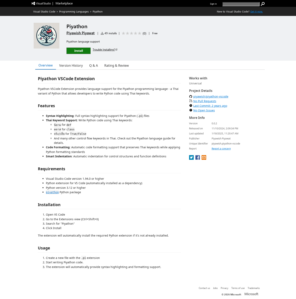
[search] (263, 4)
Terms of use (238, 288)
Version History (71, 65)
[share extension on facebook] (198, 158)
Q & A (93, 65)
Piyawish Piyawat (80, 32)
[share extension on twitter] (192, 158)
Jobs (215, 288)
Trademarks (254, 288)
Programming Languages (74, 11)
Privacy (224, 288)
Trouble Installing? (104, 49)
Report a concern (221, 148)
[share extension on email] (204, 158)
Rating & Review (116, 65)
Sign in (213, 3)
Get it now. (256, 11)
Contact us (204, 288)
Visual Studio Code (44, 11)
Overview (45, 65)
